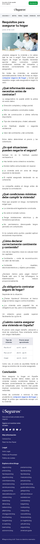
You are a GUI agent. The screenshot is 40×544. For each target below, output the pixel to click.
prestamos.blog (26, 467)
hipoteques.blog (7, 474)
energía (33, 16)
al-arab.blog (6, 524)
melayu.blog (25, 510)
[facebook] (3, 429)
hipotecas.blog (26, 471)
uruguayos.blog (7, 490)
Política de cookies (8, 458)
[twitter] (10, 429)
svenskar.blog (25, 500)
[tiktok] (20, 430)
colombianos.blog (8, 481)
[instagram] (7, 429)
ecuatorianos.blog (27, 484)
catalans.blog (7, 497)
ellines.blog (6, 504)
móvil (14, 16)
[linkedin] (13, 429)
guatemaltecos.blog (28, 487)
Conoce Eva (6, 439)
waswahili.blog (26, 514)
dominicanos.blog (8, 487)
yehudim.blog (25, 524)
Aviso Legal (6, 451)
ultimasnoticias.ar (26, 494)
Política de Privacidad (9, 455)
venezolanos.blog (8, 484)
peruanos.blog (25, 481)
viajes (26, 16)
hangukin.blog (7, 520)
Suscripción (33, 3)
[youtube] (17, 429)
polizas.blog (6, 471)
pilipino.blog (6, 510)
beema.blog (6, 527)
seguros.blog (6, 467)
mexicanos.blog (26, 477)
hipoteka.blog (25, 474)
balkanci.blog (6, 507)
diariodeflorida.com (8, 494)
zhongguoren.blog (8, 514)
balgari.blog (25, 504)
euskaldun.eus (25, 497)
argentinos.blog (7, 477)
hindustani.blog (26, 517)
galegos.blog (25, 490)
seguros (7, 16)
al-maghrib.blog (26, 520)
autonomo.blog (7, 530)
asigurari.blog (25, 527)
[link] (20, 9)
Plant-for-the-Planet (9, 442)
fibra (20, 16)
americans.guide (26, 530)
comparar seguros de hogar (14, 78)
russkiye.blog (25, 507)
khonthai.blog (7, 517)
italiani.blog (6, 500)
